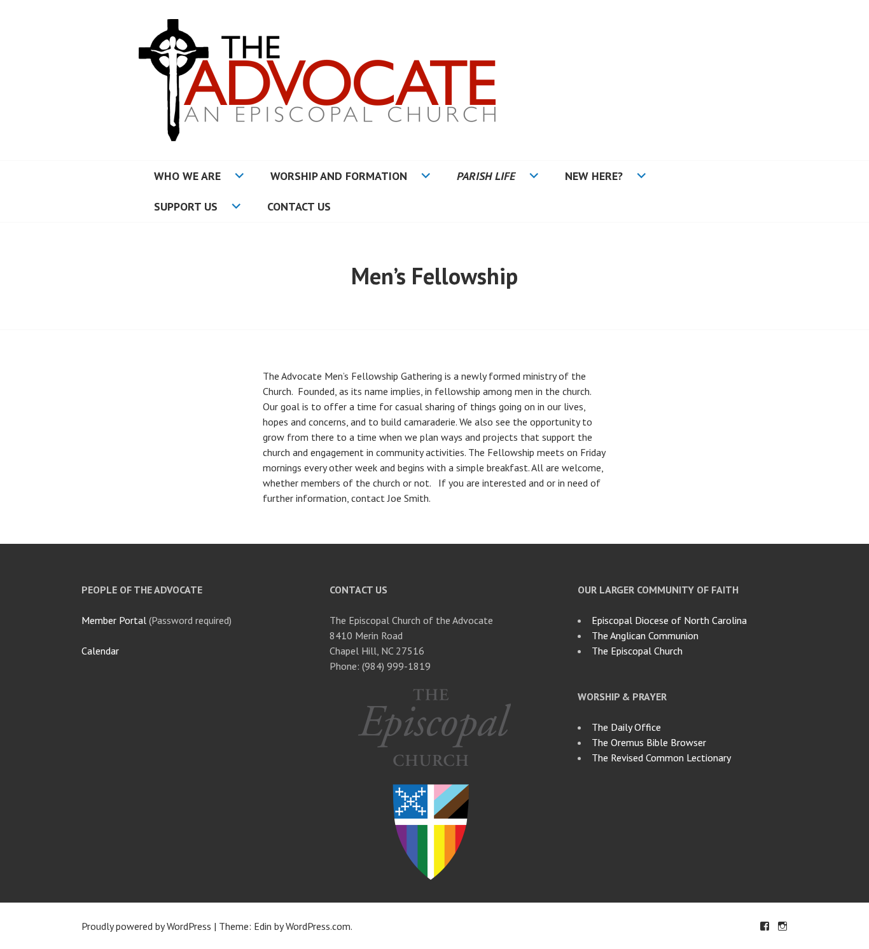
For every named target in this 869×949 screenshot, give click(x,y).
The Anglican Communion (645, 635)
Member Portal (113, 620)
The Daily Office (626, 727)
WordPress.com (318, 926)
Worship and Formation (338, 176)
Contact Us (299, 206)
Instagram (782, 926)
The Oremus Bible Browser (649, 742)
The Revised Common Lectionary (661, 757)
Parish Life (486, 176)
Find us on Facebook (765, 926)
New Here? (594, 176)
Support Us (186, 206)
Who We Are (187, 176)
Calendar (100, 650)
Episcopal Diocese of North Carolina (669, 620)
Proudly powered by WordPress (146, 926)
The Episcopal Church (637, 650)
